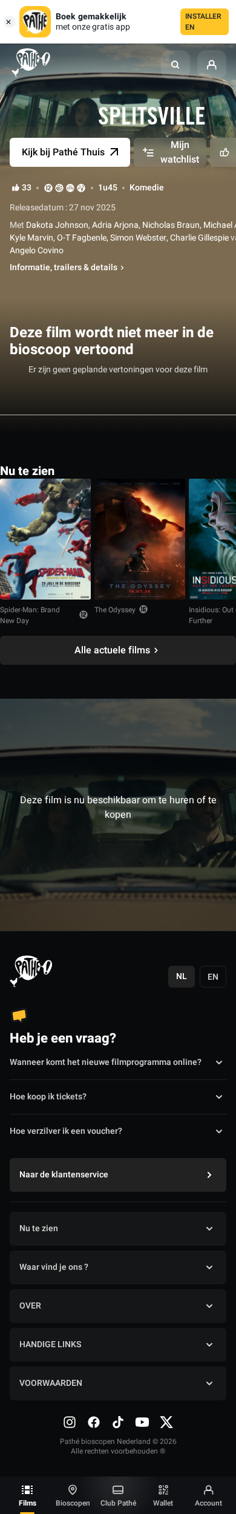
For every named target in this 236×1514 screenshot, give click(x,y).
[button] (175, 64)
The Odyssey (115, 609)
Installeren (203, 22)
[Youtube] (142, 1422)
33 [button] (26, 188)
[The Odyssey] (139, 539)
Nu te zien (38, 1228)
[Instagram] (69, 1422)
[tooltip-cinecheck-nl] (48, 187)
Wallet (163, 1503)
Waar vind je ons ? (53, 1267)
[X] (166, 1422)
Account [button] (208, 1503)
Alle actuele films (112, 650)
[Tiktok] (118, 1422)
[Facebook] (94, 1422)
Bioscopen (73, 1503)
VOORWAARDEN (50, 1383)
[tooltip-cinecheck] (59, 187)
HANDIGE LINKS (50, 1344)
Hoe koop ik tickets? (48, 1096)
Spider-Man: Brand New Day (30, 615)
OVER (30, 1305)
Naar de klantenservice (63, 1174)
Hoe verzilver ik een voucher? (66, 1131)
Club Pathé (118, 1503)
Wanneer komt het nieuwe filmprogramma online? (106, 1062)
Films (27, 1503)
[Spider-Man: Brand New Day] (45, 539)
